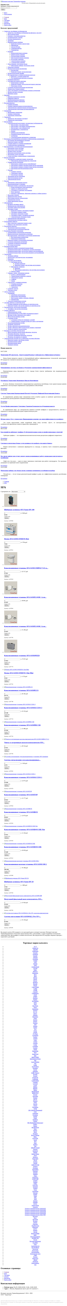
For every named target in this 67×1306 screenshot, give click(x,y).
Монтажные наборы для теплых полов (22, 65)
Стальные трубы (13, 318)
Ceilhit (35, 988)
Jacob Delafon (35, 1062)
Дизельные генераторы (14, 115)
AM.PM (35, 949)
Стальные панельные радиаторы (17, 242)
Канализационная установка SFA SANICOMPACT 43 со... (26, 568)
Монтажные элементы (18, 266)
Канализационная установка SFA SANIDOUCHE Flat (24, 829)
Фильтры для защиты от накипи (17, 337)
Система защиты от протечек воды (14, 302)
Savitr (35, 1140)
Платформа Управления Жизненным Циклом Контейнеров (19, 380)
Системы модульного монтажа (17, 81)
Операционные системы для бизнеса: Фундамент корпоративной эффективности (26, 367)
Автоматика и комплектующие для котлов (20, 159)
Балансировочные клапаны (19, 53)
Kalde (35, 1065)
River (35, 1132)
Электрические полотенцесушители (18, 229)
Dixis (35, 1007)
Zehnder (35, 1202)
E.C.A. (35, 1012)
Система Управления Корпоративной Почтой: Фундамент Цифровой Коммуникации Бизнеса (30, 393)
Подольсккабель (35, 1236)
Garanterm (35, 1035)
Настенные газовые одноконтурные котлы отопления (27, 167)
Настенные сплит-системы (16, 154)
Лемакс (35, 1230)
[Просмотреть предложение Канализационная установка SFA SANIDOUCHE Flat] (21, 826)
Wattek (35, 1194)
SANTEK (35, 1138)
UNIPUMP (35, 1179)
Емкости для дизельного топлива (17, 224)
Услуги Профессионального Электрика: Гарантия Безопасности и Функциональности (28, 406)
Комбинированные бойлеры (16, 100)
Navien (35, 1094)
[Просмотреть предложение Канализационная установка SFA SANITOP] (18, 791)
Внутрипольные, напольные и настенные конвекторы (24, 235)
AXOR (35, 968)
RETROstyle (35, 1127)
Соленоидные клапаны (18, 62)
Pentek (35, 1116)
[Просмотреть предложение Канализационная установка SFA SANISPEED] (10, 652)
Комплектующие (16, 285)
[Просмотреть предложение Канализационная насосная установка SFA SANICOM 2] (21, 861)
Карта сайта (7, 25)
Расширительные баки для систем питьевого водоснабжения (26, 252)
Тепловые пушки (13, 209)
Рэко (35, 1244)
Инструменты (8, 121)
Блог (5, 18)
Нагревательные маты (14, 343)
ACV (35, 946)
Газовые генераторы (14, 114)
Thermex (35, 1171)
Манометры (14, 45)
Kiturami (35, 1071)
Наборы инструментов (18, 132)
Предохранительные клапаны (20, 57)
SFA (5, 483)
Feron (35, 1031)
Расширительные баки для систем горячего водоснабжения (25, 251)
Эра (35, 1264)
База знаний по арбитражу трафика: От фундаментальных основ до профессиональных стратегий (31, 432)
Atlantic (35, 963)
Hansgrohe (35, 1051)
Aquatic (35, 956)
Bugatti (35, 984)
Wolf (35, 1199)
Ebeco (35, 1013)
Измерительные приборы (15, 42)
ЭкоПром (35, 1261)
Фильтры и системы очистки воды (14, 330)
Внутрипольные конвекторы (19, 237)
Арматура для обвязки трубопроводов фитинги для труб (24, 33)
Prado (35, 1118)
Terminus (35, 1168)
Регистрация (8, 14)
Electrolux (35, 1016)
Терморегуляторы (13, 344)
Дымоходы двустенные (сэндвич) (18, 118)
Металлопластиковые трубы (16, 316)
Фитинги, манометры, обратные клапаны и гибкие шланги (28, 193)
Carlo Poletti (35, 987)
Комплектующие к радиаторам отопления (20, 240)
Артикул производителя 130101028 (35, 1211)
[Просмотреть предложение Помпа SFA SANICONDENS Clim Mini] (16, 669)
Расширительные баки (11, 246)
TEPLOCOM (35, 1165)
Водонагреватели (9, 103)
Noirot (35, 1105)
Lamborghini (35, 1080)
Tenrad (35, 1163)
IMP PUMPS (35, 1057)
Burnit (35, 985)
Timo (35, 1176)
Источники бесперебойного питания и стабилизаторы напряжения (24, 139)
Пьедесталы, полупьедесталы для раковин (20, 257)
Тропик (35, 1257)
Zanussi (35, 1201)
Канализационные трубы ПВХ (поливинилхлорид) (23, 313)
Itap (35, 1060)
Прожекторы (15, 299)
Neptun (35, 1098)
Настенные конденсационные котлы (22, 168)
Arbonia (35, 957)
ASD (35, 962)
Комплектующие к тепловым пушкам (22, 210)
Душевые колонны (16, 284)
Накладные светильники (18, 296)
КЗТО (35, 1229)
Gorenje (35, 1043)
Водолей (35, 1219)
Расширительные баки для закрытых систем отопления (24, 249)
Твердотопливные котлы (15, 178)
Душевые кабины (13, 256)
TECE (35, 1160)
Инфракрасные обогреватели (16, 206)
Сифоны (13, 279)
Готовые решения (20, 263)
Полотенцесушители (10, 226)
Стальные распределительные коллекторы (20, 87)
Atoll (35, 965)
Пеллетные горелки (17, 174)
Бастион (35, 1216)
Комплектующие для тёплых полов (18, 340)
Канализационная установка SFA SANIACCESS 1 (23, 777)
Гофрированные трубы (14, 312)
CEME (35, 990)
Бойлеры (6, 95)
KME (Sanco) (35, 1073)
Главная (6, 17)
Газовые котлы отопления (15, 162)
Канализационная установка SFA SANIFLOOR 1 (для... (25, 597)
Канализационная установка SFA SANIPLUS (21, 690)
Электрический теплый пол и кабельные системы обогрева (22, 338)
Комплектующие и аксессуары (20, 43)
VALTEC (35, 1185)
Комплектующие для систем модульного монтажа (26, 84)
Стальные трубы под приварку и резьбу (23, 319)
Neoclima (35, 1096)
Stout (35, 1155)
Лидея (35, 1232)
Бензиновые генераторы (15, 112)
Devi (35, 1004)
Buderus (35, 982)
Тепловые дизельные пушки (19, 213)
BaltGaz (35, 971)
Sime (35, 1143)
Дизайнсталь (35, 1225)
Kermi (35, 1070)
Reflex (35, 1124)
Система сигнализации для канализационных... (22, 760)
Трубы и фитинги (9, 310)
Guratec (35, 1048)
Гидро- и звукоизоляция (18, 274)
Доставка (7, 20)
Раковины (11, 259)
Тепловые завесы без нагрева (16, 207)
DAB (35, 995)
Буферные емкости (13, 98)
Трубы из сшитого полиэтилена (17, 329)
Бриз (35, 1218)
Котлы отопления (9, 157)
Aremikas (35, 959)
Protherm (35, 1119)
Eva (35, 1029)
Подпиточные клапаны (18, 56)
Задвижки (11, 40)
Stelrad (35, 1152)
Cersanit (35, 992)
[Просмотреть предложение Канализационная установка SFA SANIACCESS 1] (20, 774)
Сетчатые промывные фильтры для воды (20, 335)
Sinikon (35, 1144)
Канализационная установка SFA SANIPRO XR (22, 725)
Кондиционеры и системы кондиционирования (18, 146)
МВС (35, 1235)
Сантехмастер (35, 1246)
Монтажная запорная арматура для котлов (23, 160)
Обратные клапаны (13, 67)
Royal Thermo (35, 1135)
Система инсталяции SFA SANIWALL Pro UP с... (22, 916)
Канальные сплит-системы (16, 148)
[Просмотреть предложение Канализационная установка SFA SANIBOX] (18, 808)
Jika (35, 1063)
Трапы (13, 280)
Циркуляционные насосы (15, 201)
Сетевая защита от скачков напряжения (19, 143)
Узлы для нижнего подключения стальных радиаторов (24, 90)
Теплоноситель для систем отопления (15, 307)
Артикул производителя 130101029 (35, 1213)
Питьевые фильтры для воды (16, 334)
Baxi (35, 974)
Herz (35, 1052)
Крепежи (17, 268)
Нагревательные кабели (15, 341)
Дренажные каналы (17, 277)
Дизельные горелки (17, 173)
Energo (35, 1020)
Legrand (35, 1084)
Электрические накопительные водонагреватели (22, 107)
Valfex (35, 1183)
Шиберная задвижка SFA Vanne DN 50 (19, 882)
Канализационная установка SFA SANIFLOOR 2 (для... (25, 626)
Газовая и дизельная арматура (16, 36)
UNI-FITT (35, 1177)
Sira (35, 1146)
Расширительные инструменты (20, 134)
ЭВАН (35, 1260)
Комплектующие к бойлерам (16, 101)
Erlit (35, 1024)
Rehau (35, 1126)
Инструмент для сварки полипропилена (23, 126)
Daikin (35, 996)
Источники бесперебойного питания (19, 140)
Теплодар (35, 1249)
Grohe (35, 1045)
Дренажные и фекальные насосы (17, 182)
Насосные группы (16, 86)
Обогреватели (8, 203)
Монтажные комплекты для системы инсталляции (30, 270)
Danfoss (35, 998)
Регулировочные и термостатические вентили (21, 75)
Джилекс (35, 1224)
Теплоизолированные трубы (16, 323)
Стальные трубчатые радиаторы (17, 243)
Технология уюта (35, 1254)
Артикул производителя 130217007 (35, 1215)
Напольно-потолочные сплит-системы (19, 153)
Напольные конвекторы (18, 238)
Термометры (15, 50)
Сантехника (7, 254)
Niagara (35, 1101)
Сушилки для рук (13, 288)
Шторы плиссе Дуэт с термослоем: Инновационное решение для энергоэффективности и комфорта (32, 419)
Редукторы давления (17, 59)
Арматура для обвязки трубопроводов (15, 31)
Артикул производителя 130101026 (35, 1210)
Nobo (35, 1102)
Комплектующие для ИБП (15, 142)
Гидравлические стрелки (15, 37)
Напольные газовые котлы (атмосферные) (23, 164)
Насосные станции (13, 195)
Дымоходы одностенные (15, 120)
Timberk (35, 1174)
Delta (35, 1002)
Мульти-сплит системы (14, 151)
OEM (35, 1109)
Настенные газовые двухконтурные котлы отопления (27, 165)
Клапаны (10, 51)
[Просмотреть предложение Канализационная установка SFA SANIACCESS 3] (20, 704)
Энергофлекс (35, 1263)
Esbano (35, 1026)
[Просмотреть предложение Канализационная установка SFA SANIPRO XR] (19, 722)
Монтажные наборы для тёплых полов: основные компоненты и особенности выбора (28, 470)
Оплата (6, 22)
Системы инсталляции (14, 260)
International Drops (35, 1059)
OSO (35, 1112)
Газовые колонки (13, 104)
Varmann (35, 1186)
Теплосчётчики (15, 47)
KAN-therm (35, 1066)
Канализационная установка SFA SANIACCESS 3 (23, 708)
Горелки (10, 170)
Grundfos (35, 1046)
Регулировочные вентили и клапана (22, 78)
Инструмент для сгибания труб (20, 128)
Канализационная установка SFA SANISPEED (22, 655)
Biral (35, 976)
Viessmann (35, 1191)
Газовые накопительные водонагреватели (20, 106)
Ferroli (35, 1032)
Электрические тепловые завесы (17, 220)
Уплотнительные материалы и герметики (23, 137)
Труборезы (14, 135)
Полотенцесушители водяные (16, 227)
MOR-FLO (35, 1093)
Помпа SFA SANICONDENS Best (16, 539)
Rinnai (35, 1130)
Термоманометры (16, 48)
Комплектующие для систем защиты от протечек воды (24, 305)
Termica (35, 1166)
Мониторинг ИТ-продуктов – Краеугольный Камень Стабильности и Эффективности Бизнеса (30, 355)
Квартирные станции (17, 82)
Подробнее (4, 362)
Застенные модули (16, 262)
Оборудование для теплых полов (17, 64)
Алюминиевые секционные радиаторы (19, 232)
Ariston (35, 960)
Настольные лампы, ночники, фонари (22, 298)
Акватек (35, 1207)
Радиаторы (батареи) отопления (13, 231)
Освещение (11, 293)
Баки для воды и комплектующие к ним (19, 223)
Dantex (35, 999)
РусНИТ (35, 1243)
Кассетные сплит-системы (15, 149)
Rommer (35, 1133)
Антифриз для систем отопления (17, 309)
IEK (35, 1055)
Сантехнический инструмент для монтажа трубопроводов (25, 123)
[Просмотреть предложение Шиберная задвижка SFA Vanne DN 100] (10, 506)
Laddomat (35, 1079)
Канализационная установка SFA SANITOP (21, 795)
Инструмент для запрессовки (20, 125)
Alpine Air (35, 948)
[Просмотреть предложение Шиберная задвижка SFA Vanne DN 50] (16, 878)
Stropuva (35, 1157)
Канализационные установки (16, 184)
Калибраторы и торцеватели (19, 129)
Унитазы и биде (12, 290)
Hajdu (35, 1049)
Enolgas (35, 1023)
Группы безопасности (14, 39)
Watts (35, 1196)
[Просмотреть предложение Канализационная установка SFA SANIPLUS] (18, 687)
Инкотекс (35, 1227)
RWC (35, 1137)
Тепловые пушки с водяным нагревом (22, 215)
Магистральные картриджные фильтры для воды (22, 332)
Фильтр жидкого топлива (15, 92)
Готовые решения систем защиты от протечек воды (23, 304)
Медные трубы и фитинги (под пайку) (19, 315)
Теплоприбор (35, 1252)
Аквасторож (35, 1205)
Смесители (14, 287)
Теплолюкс (35, 1250)
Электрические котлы (14, 179)
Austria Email (35, 967)
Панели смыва (15, 271)
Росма (35, 1240)
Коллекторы (14, 70)
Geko (35, 1040)
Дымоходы (7, 117)
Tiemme (35, 1172)
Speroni (35, 1149)
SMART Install (35, 1147)
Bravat (35, 981)
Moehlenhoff (35, 1091)
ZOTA (35, 1204)
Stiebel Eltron (35, 1154)
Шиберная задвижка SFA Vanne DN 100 (19, 510)
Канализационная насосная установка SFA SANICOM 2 (25, 864)
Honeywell (35, 1054)
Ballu (35, 970)
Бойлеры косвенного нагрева (16, 96)
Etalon (35, 1027)
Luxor (35, 1085)
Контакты (7, 23)
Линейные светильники (18, 295)
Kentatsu (35, 1068)
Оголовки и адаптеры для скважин (21, 190)
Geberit (35, 1038)
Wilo (35, 1197)
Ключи (13, 131)
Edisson (35, 1015)
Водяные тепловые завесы (15, 204)
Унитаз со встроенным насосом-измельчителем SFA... (24, 742)
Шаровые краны (12, 93)
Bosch (35, 979)
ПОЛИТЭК (35, 1238)
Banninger (35, 973)
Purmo (35, 1121)
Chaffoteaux (35, 993)
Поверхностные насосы (15, 196)
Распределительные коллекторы (17, 68)
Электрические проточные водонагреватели (21, 109)
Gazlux (35, 1037)
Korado (35, 1074)
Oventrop (35, 1115)
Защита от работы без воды (19, 188)
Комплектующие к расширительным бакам (20, 248)
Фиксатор (35, 1258)
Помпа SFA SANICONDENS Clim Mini (18, 673)
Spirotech (35, 1151)
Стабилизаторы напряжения (16, 145)
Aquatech (35, 954)
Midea (35, 1090)
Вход (5, 12)
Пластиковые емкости (10, 221)
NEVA (35, 1099)
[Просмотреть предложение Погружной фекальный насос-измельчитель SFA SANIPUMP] (23, 895)
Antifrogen (35, 951)
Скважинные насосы (14, 199)
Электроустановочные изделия (17, 301)
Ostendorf (35, 1113)
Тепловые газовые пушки (18, 212)
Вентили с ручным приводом (20, 76)
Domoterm (35, 1009)
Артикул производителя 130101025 (35, 1208)
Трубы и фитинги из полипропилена (19, 326)
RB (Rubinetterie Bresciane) (35, 1123)
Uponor (35, 1180)
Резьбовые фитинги (13, 79)
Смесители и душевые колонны (17, 282)
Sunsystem (35, 1158)
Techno (35, 1162)
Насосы (6, 181)
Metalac (35, 1088)
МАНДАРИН (35, 1233)
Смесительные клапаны (18, 61)
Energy (35, 1021)
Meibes (35, 1087)
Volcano (35, 1193)
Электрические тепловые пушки (21, 217)
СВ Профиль (35, 1247)
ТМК (35, 1255)
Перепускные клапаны (18, 54)
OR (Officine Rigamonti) (35, 1110)
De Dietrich (35, 1001)
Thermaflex (35, 1169)
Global (35, 1041)
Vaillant (35, 1182)
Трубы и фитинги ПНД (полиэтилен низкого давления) (24, 327)
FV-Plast (35, 1034)
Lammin (35, 1082)
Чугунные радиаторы (14, 245)
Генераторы (7, 111)
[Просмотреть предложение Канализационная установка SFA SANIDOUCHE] (19, 843)
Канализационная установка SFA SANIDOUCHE (23, 847)
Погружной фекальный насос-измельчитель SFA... (23, 899)
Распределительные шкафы (16, 73)
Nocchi (35, 1104)
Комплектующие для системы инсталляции (28, 265)
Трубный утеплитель (14, 324)
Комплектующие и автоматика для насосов (20, 185)
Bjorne (35, 978)
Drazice (35, 1010)
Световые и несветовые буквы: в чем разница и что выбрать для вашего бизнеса (26, 443)
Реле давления (15, 192)
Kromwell (35, 1077)
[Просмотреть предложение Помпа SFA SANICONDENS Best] (10, 535)
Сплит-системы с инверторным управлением (21, 156)
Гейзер (35, 1222)
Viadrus (35, 1188)
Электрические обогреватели (16, 218)
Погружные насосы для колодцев (18, 198)
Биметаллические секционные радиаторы (20, 234)
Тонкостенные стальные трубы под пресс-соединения (27, 321)
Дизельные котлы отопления (16, 176)
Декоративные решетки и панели (21, 276)
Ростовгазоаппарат (35, 1241)
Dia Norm (35, 1006)
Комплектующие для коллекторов (21, 72)
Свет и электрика (9, 291)
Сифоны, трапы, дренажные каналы (18, 273)
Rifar (35, 1129)
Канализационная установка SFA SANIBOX (21, 812)
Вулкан (35, 1221)
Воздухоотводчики (13, 34)
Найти (3, 9)
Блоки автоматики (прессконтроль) (21, 187)
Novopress (35, 1107)
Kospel (35, 1076)
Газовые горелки (16, 171)
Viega (35, 1190)
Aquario (35, 953)
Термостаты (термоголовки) (16, 89)
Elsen (35, 1018)
